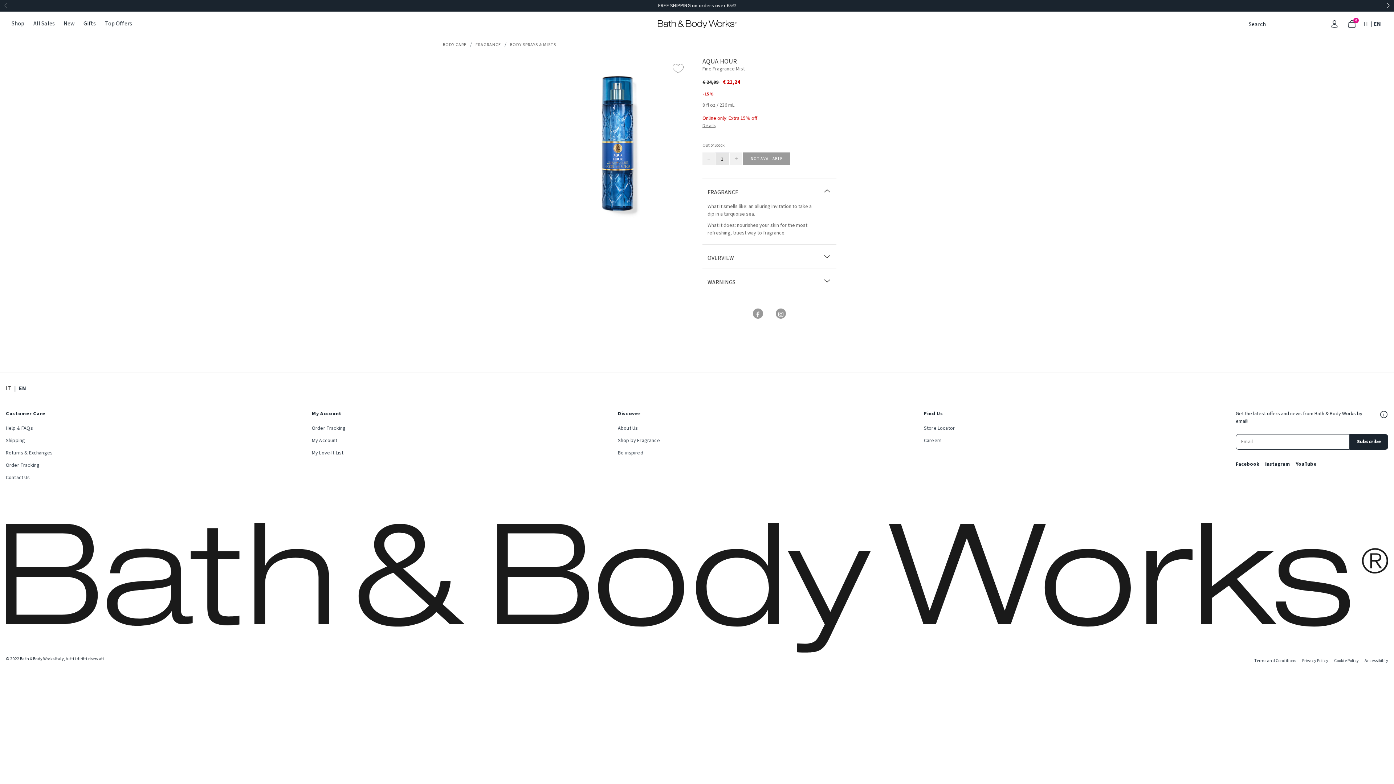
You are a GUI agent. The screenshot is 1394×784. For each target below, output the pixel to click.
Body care (454, 45)
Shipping (15, 440)
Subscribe (1369, 441)
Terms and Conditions (1275, 661)
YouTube (1306, 464)
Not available (767, 159)
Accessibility (1376, 661)
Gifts (89, 24)
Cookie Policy (1346, 661)
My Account (325, 440)
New (69, 24)
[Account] (1334, 24)
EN (1378, 24)
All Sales (44, 24)
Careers (933, 440)
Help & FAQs (19, 428)
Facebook (1247, 464)
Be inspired (630, 453)
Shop (18, 24)
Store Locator (939, 428)
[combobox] (1282, 24)
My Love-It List (327, 453)
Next (1388, 6)
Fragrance (488, 45)
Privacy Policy (1315, 661)
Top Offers (118, 24)
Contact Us (18, 477)
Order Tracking (23, 465)
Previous (6, 6)
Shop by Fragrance (639, 440)
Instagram (1277, 464)
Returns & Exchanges (29, 453)
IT (1367, 24)
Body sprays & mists (533, 45)
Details (709, 126)
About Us (628, 428)
